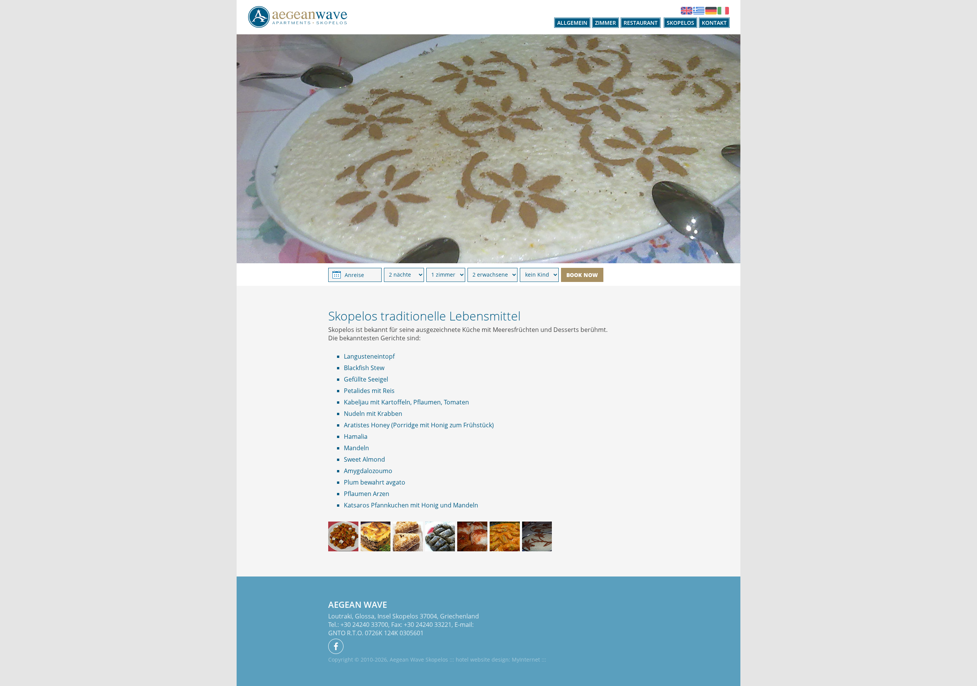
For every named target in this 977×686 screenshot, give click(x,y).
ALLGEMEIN (572, 22)
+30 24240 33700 (364, 624)
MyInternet (526, 659)
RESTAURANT (641, 22)
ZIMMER (605, 22)
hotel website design (482, 659)
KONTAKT (714, 22)
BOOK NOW (582, 275)
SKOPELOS (680, 22)
